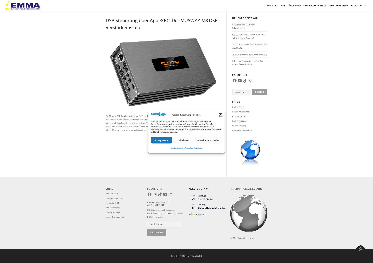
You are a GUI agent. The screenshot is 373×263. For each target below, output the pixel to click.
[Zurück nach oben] (361, 249)
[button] (220, 114)
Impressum (198, 148)
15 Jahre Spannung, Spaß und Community (249, 55)
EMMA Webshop (239, 126)
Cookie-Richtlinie (177, 148)
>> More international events (242, 238)
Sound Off (281, 5)
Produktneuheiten (314, 5)
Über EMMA (295, 5)
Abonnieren (156, 232)
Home (269, 5)
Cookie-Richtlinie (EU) (242, 130)
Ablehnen (184, 140)
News (331, 5)
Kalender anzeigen (197, 214)
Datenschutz (188, 148)
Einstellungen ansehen (208, 140)
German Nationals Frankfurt (212, 207)
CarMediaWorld (238, 116)
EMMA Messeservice (241, 112)
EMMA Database (239, 121)
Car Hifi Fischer (205, 199)
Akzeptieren (161, 140)
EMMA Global (238, 107)
